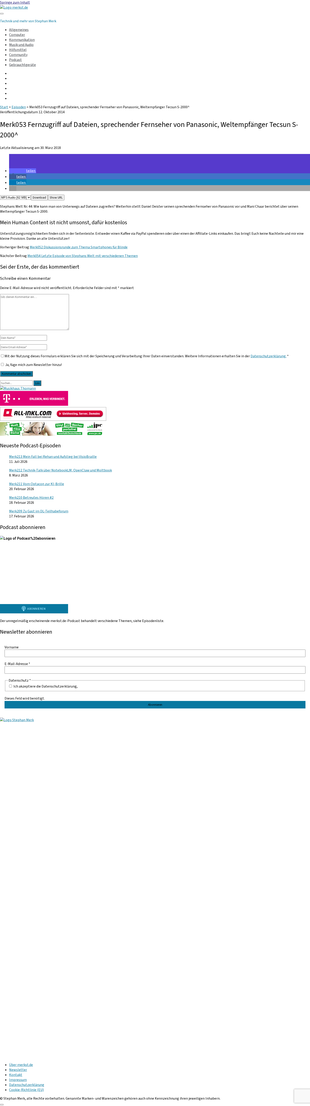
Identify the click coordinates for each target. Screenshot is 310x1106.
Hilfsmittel (18, 49)
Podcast (15, 59)
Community (18, 54)
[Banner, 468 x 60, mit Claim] (53, 434)
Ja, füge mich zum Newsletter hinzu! (33, 364)
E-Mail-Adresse (17, 664)
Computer (17, 34)
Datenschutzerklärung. (268, 356)
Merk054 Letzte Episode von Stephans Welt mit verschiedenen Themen (82, 255)
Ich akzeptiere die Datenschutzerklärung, (45, 686)
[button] (22, 170)
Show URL (56, 197)
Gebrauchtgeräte (22, 64)
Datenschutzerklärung (26, 1084)
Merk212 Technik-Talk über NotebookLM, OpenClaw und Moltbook (60, 470)
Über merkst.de (21, 1064)
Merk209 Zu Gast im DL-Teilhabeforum (38, 511)
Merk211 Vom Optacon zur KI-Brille (36, 483)
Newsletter (18, 1069)
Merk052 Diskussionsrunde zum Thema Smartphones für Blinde (79, 247)
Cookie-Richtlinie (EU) (26, 1089)
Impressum (18, 1079)
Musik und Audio (21, 44)
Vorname (12, 647)
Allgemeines (19, 29)
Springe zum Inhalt (15, 2)
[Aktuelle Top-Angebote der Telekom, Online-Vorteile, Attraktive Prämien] (34, 404)
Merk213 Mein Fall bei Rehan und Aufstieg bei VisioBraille (53, 456)
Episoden (19, 107)
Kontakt (15, 1074)
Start (4, 107)
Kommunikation (22, 39)
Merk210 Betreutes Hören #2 (31, 497)
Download (39, 197)
